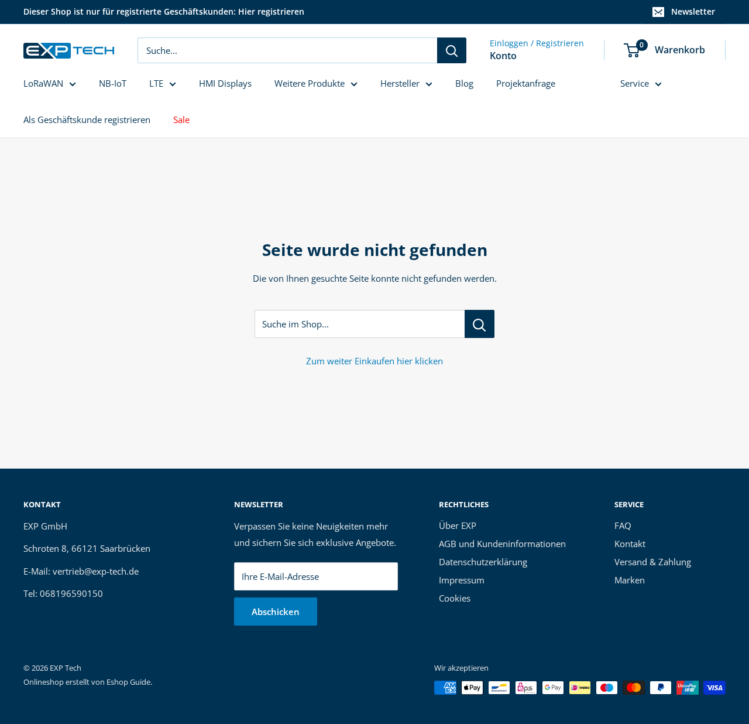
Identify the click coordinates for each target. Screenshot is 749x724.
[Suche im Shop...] (479, 324)
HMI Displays (225, 83)
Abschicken (276, 611)
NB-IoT (112, 83)
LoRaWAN (43, 83)
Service (634, 83)
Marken (629, 580)
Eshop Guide (128, 682)
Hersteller (400, 83)
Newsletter (693, 11)
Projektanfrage (525, 83)
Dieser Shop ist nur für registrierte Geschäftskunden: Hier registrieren (163, 11)
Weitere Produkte (309, 83)
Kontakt (629, 543)
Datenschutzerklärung (483, 562)
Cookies (454, 598)
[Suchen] (451, 50)
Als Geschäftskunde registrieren (86, 119)
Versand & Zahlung (652, 562)
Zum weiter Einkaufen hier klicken (374, 361)
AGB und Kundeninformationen (502, 543)
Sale (181, 119)
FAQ (622, 525)
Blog (464, 83)
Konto (503, 55)
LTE (156, 83)
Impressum (462, 580)
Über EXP (457, 525)
